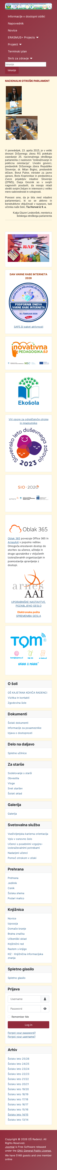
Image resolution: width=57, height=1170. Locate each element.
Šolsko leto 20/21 (18, 1084)
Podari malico (16, 898)
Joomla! (10, 1146)
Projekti (13, 44)
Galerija (12, 813)
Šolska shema (16, 893)
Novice (12, 30)
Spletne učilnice (17, 753)
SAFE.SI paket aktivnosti (28, 326)
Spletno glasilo (16, 977)
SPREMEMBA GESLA (28, 615)
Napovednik (16, 23)
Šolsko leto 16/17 (18, 1104)
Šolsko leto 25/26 (18, 1058)
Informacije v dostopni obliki (26, 16)
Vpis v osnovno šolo (20, 838)
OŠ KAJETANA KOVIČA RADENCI (27, 692)
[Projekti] (20, 44)
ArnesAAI (13, 542)
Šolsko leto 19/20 (18, 1089)
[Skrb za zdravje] (31, 58)
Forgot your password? (22, 1032)
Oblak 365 (14, 538)
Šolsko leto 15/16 (18, 1109)
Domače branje (17, 928)
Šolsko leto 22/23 (18, 1074)
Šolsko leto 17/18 (18, 1099)
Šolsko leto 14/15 (18, 1114)
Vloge (11, 783)
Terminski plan (17, 51)
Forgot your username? (21, 1036)
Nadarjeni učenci (18, 852)
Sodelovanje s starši (20, 773)
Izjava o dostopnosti (20, 733)
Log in (28, 1024)
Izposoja (13, 923)
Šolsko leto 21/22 (18, 1079)
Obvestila (13, 778)
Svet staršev (15, 788)
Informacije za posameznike (24, 727)
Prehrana (13, 878)
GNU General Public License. (34, 1150)
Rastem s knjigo (17, 949)
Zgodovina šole (17, 702)
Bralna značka (16, 933)
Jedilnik (12, 883)
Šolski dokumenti (18, 722)
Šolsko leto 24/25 (18, 1063)
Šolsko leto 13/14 (18, 1119)
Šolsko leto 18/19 (18, 1094)
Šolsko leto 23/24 (18, 1068)
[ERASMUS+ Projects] (37, 37)
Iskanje (12, 70)
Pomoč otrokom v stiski (22, 858)
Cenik (11, 888)
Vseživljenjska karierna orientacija (28, 833)
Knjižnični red (16, 943)
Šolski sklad (15, 793)
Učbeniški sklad (17, 938)
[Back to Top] (51, 1164)
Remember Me (20, 1016)
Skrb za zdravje (18, 58)
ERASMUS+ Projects (21, 37)
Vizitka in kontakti (18, 697)
